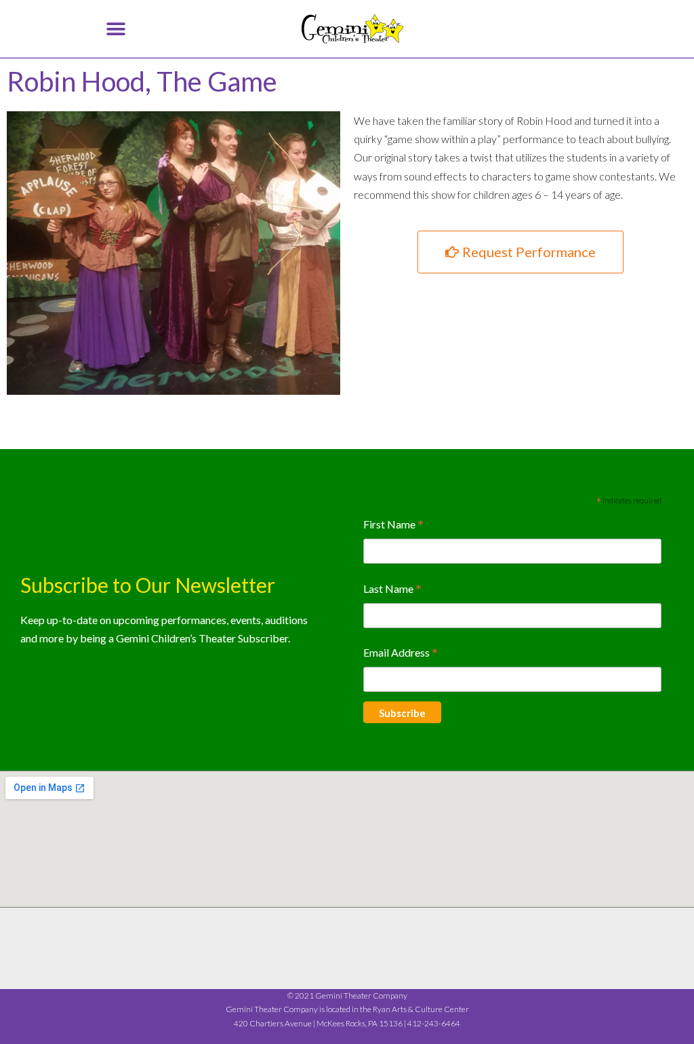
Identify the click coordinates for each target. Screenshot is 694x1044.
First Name (393, 525)
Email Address (400, 653)
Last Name (392, 590)
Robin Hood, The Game (142, 81)
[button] (115, 29)
